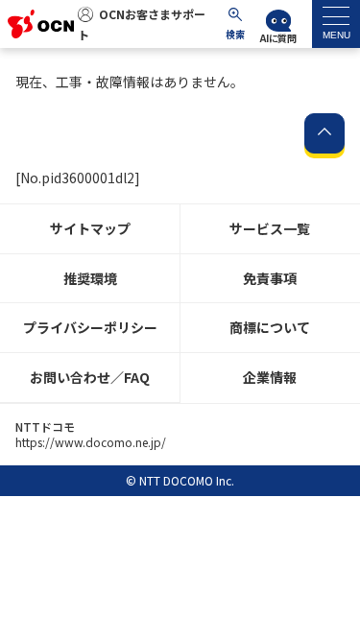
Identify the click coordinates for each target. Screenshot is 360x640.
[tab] (336, 24)
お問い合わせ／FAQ (90, 377)
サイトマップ (90, 228)
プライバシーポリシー (90, 327)
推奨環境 (90, 278)
